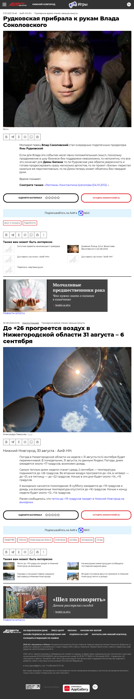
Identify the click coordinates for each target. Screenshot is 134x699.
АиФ (30, 434)
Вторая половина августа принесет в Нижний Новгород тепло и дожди (104, 575)
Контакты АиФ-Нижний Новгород (109, 634)
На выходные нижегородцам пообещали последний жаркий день (102, 564)
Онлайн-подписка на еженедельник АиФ (44, 634)
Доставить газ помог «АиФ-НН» (33, 256)
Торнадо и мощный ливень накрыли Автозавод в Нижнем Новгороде (35, 575)
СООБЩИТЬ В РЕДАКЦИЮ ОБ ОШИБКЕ (41, 638)
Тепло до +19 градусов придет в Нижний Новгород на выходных (37, 564)
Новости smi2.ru (14, 313)
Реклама (72, 630)
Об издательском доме (35, 630)
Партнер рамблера (51, 687)
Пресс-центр (57, 630)
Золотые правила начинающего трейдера (38, 246)
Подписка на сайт (78, 634)
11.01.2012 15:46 (10, 13)
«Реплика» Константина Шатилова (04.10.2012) (75, 185)
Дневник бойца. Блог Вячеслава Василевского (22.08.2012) (98, 247)
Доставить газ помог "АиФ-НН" (97, 256)
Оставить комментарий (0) (106, 198)
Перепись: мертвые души (30, 267)
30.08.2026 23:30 (11, 323)
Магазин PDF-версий (90, 630)
